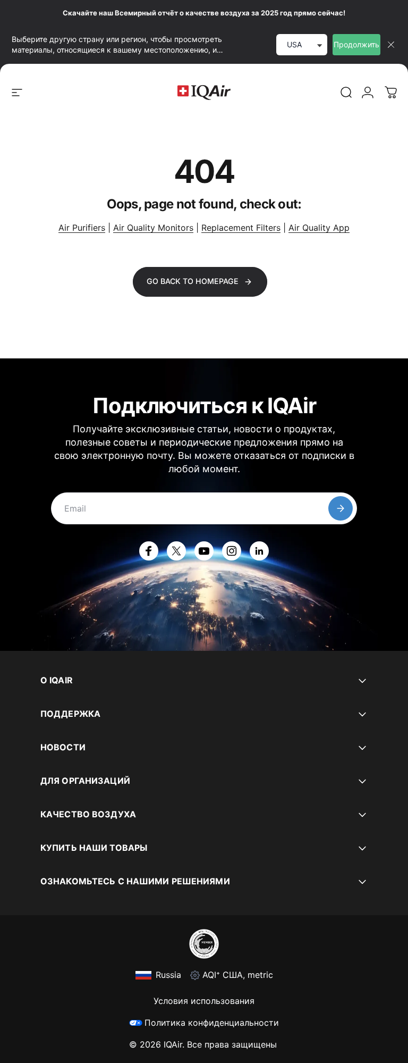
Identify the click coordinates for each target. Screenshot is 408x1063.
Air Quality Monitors (153, 227)
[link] (346, 92)
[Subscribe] (340, 508)
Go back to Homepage (193, 281)
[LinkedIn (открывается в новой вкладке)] (259, 550)
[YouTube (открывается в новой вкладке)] (204, 550)
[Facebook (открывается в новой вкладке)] (148, 550)
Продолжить (356, 44)
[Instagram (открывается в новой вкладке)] (231, 550)
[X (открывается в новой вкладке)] (176, 550)
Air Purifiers (81, 227)
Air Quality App (319, 227)
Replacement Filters (240, 227)
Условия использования (204, 1000)
